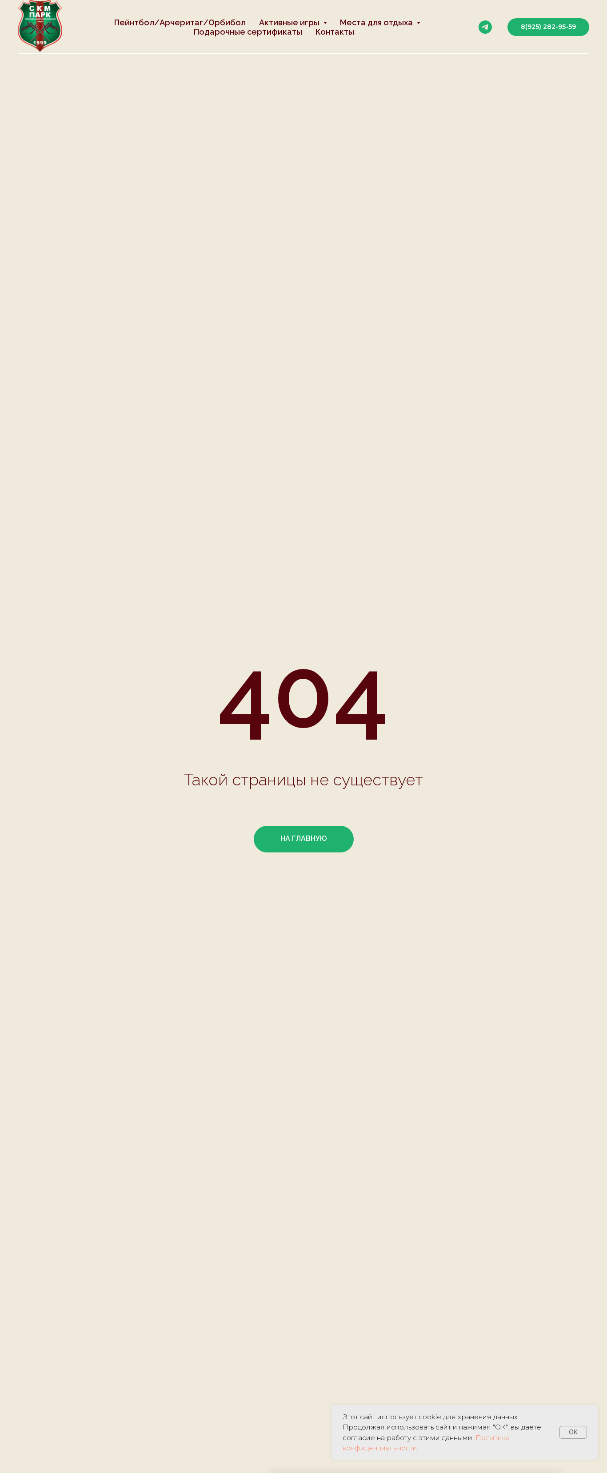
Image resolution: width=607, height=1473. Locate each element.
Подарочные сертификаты (248, 31)
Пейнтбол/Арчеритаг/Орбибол (180, 22)
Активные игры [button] (290, 22)
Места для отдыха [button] (377, 22)
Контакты (334, 31)
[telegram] (485, 27)
